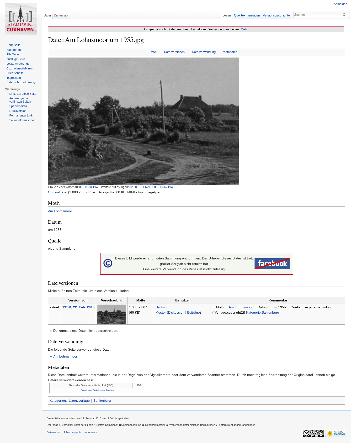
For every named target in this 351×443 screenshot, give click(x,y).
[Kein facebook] (272, 263)
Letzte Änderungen (18, 63)
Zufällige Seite (15, 59)
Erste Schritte (15, 73)
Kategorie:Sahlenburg (262, 312)
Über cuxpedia (72, 432)
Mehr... (245, 29)
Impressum (13, 77)
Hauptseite (13, 45)
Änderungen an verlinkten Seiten (20, 100)
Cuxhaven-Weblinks (19, 68)
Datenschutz (54, 432)
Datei (153, 52)
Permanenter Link (20, 115)
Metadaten (230, 52)
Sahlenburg (102, 400)
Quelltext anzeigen (247, 15)
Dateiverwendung (204, 52)
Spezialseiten (18, 106)
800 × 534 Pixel (89, 187)
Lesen (227, 15)
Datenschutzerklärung (20, 82)
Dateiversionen (174, 52)
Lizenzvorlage (79, 400)
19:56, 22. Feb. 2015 (78, 307)
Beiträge (193, 312)
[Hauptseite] (21, 19)
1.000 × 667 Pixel (163, 187)
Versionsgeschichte (276, 15)
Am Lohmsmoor (60, 211)
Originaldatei (57, 192)
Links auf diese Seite (22, 93)
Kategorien (57, 400)
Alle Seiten (13, 54)
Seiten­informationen (22, 120)
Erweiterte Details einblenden (97, 390)
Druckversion (18, 111)
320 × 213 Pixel (139, 187)
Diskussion (176, 312)
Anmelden (340, 4)
